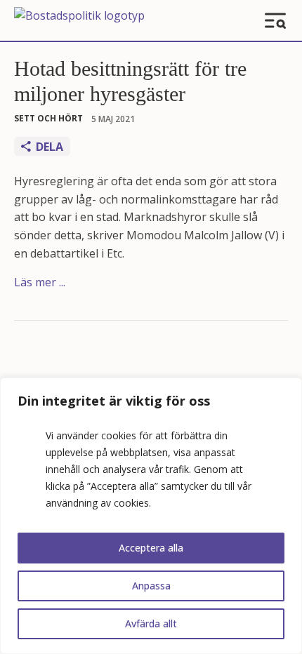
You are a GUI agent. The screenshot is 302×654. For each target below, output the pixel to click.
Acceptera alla (151, 547)
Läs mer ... (39, 282)
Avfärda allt (151, 623)
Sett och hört (48, 118)
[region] (151, 516)
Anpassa (151, 585)
